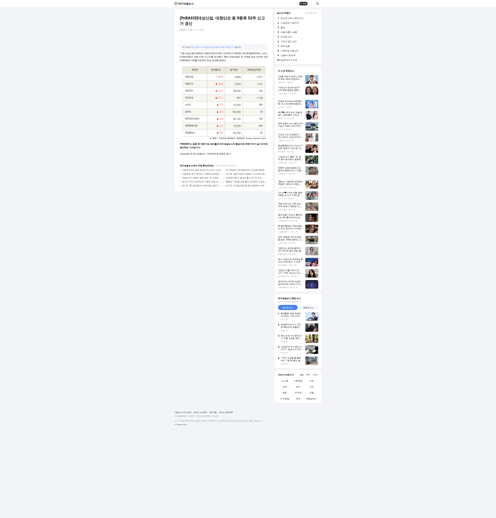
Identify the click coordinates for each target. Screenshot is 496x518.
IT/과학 (298, 392)
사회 (311, 380)
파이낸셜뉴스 (186, 3)
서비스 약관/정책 (226, 412)
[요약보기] (244, 37)
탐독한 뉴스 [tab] (308, 307)
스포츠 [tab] (314, 374)
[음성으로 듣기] (249, 37)
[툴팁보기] (318, 13)
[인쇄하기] (265, 37)
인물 (311, 392)
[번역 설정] (254, 37)
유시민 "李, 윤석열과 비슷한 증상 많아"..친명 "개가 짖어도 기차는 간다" (202, 185)
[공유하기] (311, 3)
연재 (298, 398)
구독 (304, 3)
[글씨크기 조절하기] (259, 37)
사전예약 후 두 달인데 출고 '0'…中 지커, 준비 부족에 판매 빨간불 (246, 177)
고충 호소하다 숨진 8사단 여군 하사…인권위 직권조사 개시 (202, 170)
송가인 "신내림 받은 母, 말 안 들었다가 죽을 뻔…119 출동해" (246, 185)
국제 (311, 386)
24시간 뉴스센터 (200, 412)
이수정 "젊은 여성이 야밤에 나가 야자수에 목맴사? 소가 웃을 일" (246, 173)
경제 (285, 386)
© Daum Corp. (181, 424)
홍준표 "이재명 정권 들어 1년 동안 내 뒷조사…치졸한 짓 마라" (246, 181)
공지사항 (213, 412)
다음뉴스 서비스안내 (183, 412)
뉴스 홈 (284, 380)
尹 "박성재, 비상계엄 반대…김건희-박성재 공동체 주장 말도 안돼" (246, 170)
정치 (298, 386)
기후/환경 (298, 380)
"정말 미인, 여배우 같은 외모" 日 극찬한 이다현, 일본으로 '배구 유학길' (202, 177)
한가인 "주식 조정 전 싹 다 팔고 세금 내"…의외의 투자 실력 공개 (202, 181)
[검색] (318, 3)
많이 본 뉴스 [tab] (287, 307)
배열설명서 (311, 398)
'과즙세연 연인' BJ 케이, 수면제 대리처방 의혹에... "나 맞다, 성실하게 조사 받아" (202, 173)
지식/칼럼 (284, 398)
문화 (285, 392)
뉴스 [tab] (301, 374)
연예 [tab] (308, 374)
